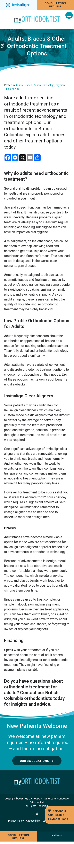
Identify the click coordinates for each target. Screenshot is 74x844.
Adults (19, 85)
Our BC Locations (34, 761)
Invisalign (48, 85)
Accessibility (33, 820)
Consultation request (55, 5)
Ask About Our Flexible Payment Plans (58, 815)
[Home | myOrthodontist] (37, 782)
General (37, 85)
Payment (61, 85)
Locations (55, 835)
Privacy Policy (16, 820)
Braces (28, 85)
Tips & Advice (11, 88)
